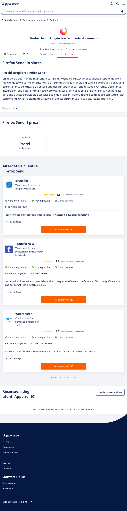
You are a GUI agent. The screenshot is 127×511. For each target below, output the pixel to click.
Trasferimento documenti (34, 20)
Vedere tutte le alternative (63, 377)
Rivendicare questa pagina (76, 49)
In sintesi (11, 54)
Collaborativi (13, 20)
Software (6, 468)
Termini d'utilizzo (10, 452)
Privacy (5, 441)
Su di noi (6, 463)
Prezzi (29, 54)
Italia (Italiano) (20, 501)
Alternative (48, 54)
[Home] (2, 20)
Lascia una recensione (110, 392)
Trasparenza (8, 447)
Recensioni (69, 54)
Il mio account (8, 483)
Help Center (7, 488)
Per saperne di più (63, 229)
